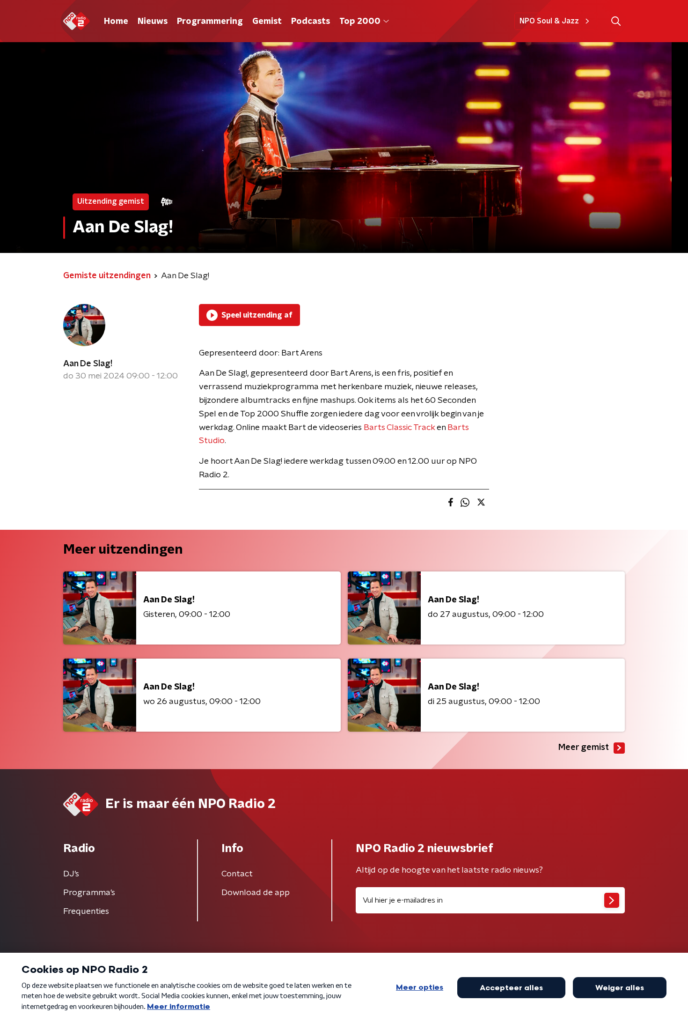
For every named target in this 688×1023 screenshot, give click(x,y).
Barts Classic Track (399, 427)
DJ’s (71, 874)
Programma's (89, 893)
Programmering (210, 21)
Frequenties (86, 911)
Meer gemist (583, 747)
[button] (616, 21)
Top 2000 (360, 21)
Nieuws (153, 21)
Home (116, 21)
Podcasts (310, 21)
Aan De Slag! (87, 364)
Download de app (255, 893)
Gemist (267, 21)
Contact (237, 874)
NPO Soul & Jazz (549, 21)
